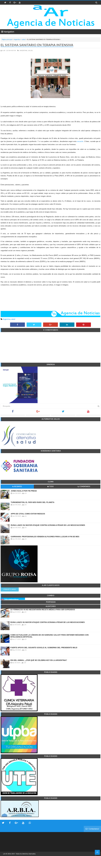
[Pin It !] (83, 325)
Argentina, (24, 50)
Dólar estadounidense (11, 599)
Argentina (17, 39)
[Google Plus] (38, 412)
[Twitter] (63, 412)
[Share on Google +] (50, 325)
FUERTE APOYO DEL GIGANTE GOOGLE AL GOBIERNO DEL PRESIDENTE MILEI (43, 648)
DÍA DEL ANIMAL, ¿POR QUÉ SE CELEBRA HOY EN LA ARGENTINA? (38, 660)
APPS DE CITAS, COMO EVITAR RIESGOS (28, 514)
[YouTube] (88, 412)
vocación (80, 141)
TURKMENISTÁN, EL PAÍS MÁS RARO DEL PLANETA (32, 502)
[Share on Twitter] (34, 325)
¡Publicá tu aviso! (9, 589)
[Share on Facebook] (17, 325)
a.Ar (4, 854)
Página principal (7, 39)
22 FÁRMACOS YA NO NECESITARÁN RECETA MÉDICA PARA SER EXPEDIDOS (42, 610)
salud (23, 39)
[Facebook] (13, 412)
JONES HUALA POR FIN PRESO (24, 491)
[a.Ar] (50, 10)
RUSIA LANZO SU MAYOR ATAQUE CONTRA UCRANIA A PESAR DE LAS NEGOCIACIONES (48, 525)
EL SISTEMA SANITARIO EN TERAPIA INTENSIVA (37, 45)
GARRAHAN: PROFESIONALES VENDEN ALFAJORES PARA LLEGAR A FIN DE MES (45, 537)
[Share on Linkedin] (67, 325)
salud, (30, 50)
